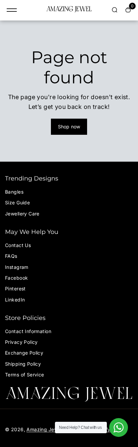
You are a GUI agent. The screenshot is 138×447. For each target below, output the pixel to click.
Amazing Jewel (44, 429)
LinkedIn (15, 299)
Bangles (14, 192)
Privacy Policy (21, 342)
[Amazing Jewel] (69, 10)
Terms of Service (24, 374)
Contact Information (28, 331)
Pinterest (15, 288)
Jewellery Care (22, 213)
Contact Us (18, 245)
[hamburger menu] (11, 10)
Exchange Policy (24, 353)
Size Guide (17, 202)
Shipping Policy (23, 364)
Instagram (16, 267)
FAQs (11, 256)
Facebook (16, 278)
